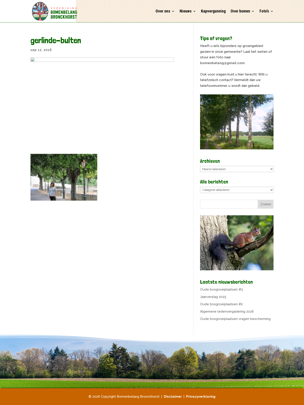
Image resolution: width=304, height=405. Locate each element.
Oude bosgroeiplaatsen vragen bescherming (235, 319)
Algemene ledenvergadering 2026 (227, 311)
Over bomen (240, 11)
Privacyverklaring (200, 397)
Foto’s (264, 11)
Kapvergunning (213, 11)
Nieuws (186, 11)
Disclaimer (173, 397)
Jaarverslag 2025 (213, 297)
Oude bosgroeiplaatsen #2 (221, 304)
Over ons (163, 11)
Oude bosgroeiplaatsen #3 (221, 289)
